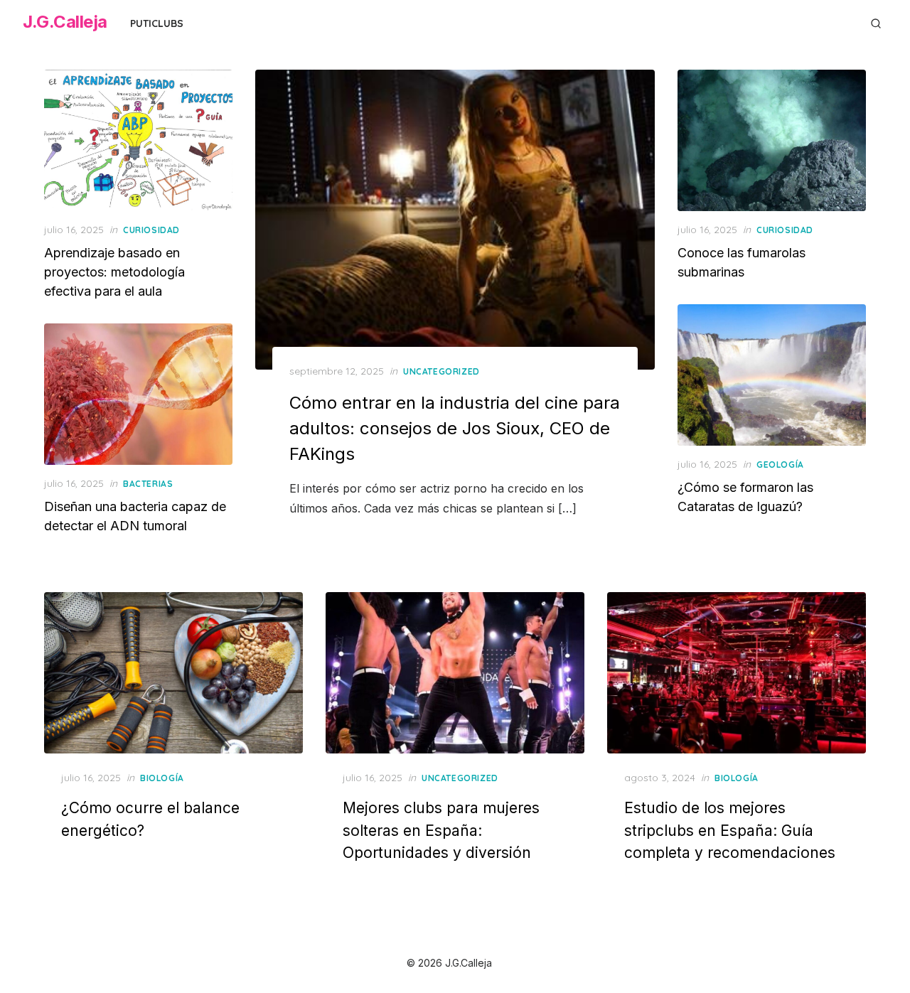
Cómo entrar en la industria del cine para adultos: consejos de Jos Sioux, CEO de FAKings (454, 428)
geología (780, 464)
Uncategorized (441, 371)
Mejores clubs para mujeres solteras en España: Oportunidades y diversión (441, 830)
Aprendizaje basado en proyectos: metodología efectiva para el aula (114, 272)
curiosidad (151, 230)
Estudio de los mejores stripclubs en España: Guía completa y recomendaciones (729, 830)
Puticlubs (156, 23)
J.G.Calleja (65, 21)
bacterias (148, 483)
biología (162, 778)
